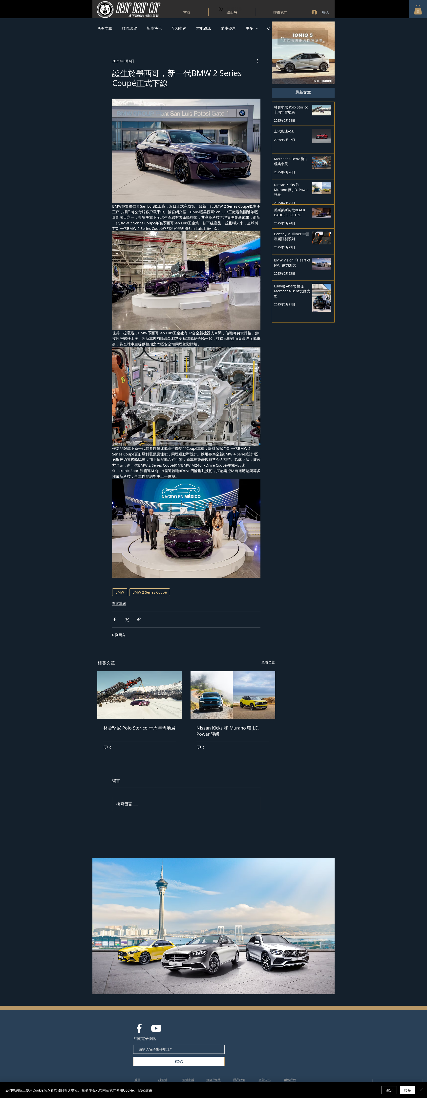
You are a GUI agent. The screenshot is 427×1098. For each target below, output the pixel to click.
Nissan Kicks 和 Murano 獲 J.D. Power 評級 (227, 731)
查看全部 (268, 662)
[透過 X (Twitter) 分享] (126, 619)
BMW (119, 592)
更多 (249, 28)
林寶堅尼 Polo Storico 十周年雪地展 (139, 728)
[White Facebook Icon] (139, 1028)
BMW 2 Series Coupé (149, 592)
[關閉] (421, 1090)
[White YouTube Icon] (156, 1028)
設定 (389, 1090)
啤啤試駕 (129, 28)
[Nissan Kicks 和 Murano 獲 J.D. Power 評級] (233, 695)
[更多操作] (257, 61)
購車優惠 (228, 28)
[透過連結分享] (138, 619)
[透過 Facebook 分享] (114, 619)
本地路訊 (203, 28)
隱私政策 (145, 1090)
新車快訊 (154, 28)
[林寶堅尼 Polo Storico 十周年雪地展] (139, 695)
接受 (407, 1090)
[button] (418, 9)
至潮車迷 (178, 28)
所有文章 (104, 28)
